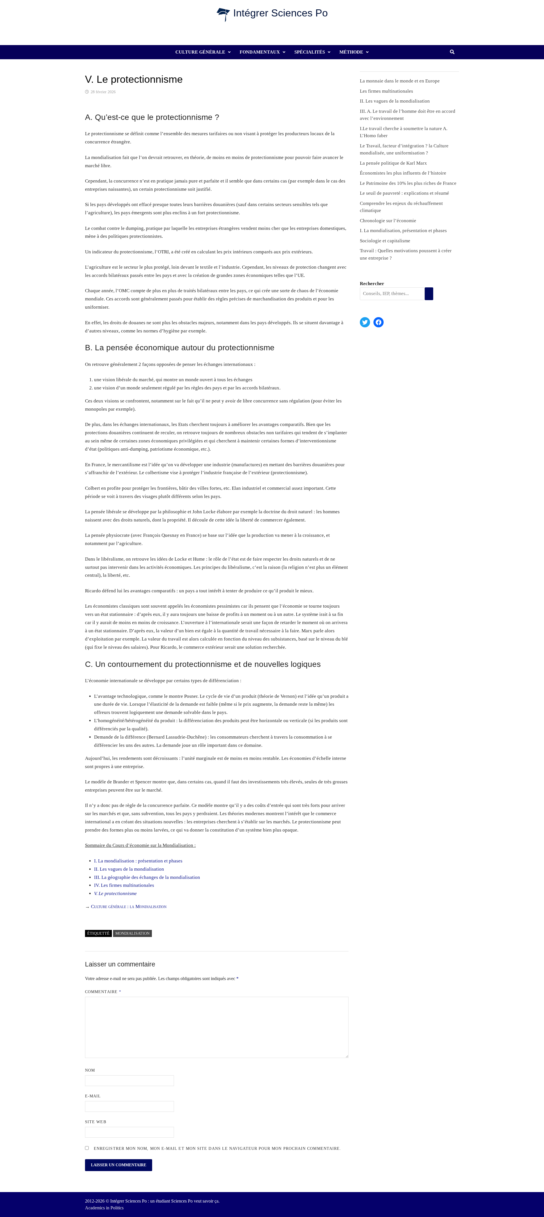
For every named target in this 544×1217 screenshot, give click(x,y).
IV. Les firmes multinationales (124, 885)
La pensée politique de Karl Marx (393, 163)
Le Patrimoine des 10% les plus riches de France (408, 183)
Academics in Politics (104, 1207)
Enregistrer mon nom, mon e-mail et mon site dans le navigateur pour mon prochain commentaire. (217, 1148)
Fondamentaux (260, 52)
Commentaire (103, 992)
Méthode (351, 52)
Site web (95, 1122)
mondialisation (132, 933)
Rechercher (372, 283)
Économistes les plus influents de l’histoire (403, 173)
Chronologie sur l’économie (388, 220)
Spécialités (309, 52)
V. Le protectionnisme (115, 893)
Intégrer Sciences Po (280, 13)
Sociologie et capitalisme (385, 240)
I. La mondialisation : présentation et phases (138, 861)
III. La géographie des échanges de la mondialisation (147, 877)
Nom (90, 1070)
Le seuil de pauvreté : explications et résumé (404, 193)
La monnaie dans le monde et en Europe (400, 81)
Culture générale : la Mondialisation (129, 906)
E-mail (93, 1096)
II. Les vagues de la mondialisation (129, 869)
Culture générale (200, 52)
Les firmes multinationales (386, 91)
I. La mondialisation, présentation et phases (403, 230)
